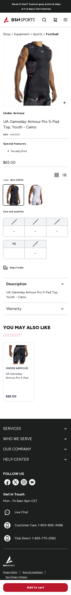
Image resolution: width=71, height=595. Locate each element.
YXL (35, 244)
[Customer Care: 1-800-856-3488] (7, 525)
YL (35, 221)
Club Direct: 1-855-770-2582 (35, 538)
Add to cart (35, 587)
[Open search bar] (44, 20)
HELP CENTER (16, 459)
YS (14, 244)
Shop (6, 34)
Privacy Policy (10, 572)
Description (16, 284)
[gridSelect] (56, 175)
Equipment (21, 34)
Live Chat (21, 512)
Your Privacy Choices (16, 577)
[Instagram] (24, 482)
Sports (37, 34)
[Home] (19, 20)
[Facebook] (7, 482)
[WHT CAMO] (35, 195)
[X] (15, 482)
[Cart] (55, 20)
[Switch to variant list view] (64, 175)
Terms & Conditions (32, 572)
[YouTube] (32, 482)
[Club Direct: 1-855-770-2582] (7, 538)
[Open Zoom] (64, 102)
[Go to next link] (66, 6)
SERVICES (12, 428)
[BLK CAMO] (13, 195)
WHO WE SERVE (17, 439)
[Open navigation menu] (65, 20)
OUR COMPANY (17, 449)
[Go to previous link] (5, 6)
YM (57, 221)
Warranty (13, 308)
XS (14, 221)
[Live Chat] (7, 512)
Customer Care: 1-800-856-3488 (39, 525)
